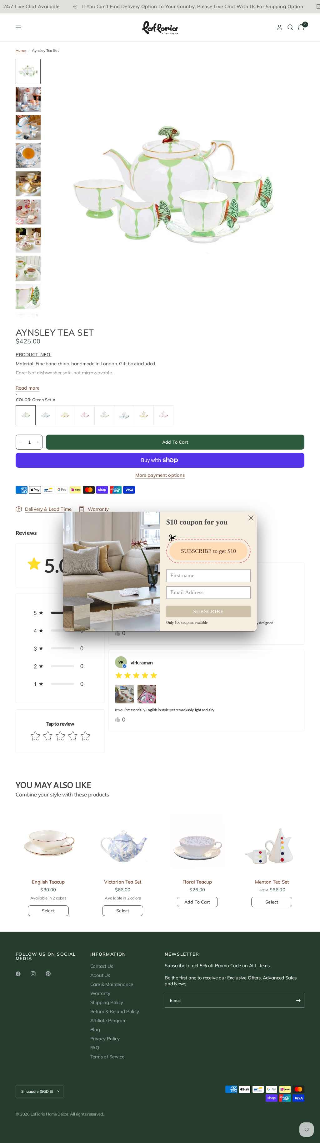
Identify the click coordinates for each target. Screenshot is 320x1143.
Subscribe (208, 611)
